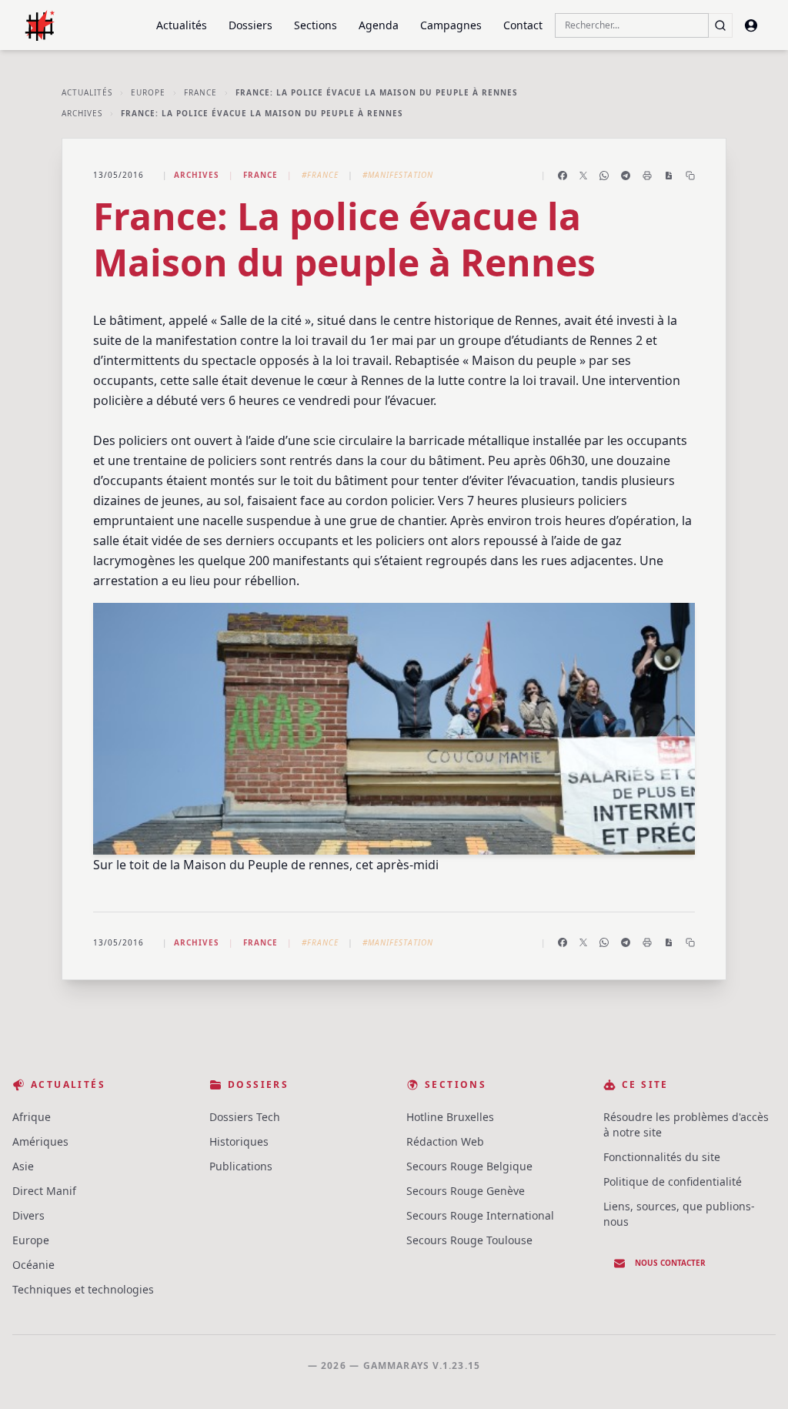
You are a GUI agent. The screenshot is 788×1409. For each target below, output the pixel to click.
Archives (82, 113)
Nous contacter (670, 1262)
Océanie (33, 1264)
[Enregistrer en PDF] (668, 175)
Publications (240, 1166)
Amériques (40, 1141)
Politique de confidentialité (672, 1181)
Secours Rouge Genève (465, 1190)
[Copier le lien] (690, 175)
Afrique (31, 1116)
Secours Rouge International (480, 1215)
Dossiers (250, 25)
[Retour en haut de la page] (754, 1375)
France (200, 92)
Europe (148, 92)
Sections (315, 25)
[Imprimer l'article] (647, 175)
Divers (28, 1215)
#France (320, 174)
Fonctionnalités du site (661, 1157)
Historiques (239, 1141)
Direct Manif (44, 1190)
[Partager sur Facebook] (562, 175)
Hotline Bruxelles (450, 1116)
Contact (523, 25)
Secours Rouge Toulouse (469, 1240)
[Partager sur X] (583, 175)
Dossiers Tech (244, 1116)
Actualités (181, 25)
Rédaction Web (445, 1141)
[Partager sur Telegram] (625, 175)
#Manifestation (397, 174)
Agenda (379, 25)
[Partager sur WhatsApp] (604, 175)
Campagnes (451, 25)
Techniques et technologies (83, 1289)
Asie (23, 1166)
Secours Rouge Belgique (469, 1166)
